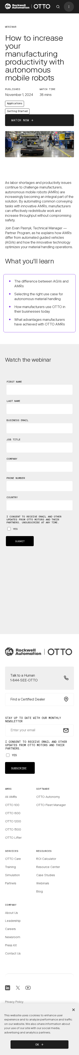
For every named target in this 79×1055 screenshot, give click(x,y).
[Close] (73, 1010)
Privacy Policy (14, 1002)
